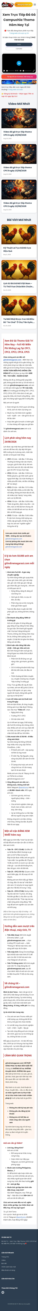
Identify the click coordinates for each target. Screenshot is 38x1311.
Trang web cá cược (15, 89)
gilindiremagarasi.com (12, 360)
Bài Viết (4, 1263)
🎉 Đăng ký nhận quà (23, 4)
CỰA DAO (19, 49)
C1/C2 (19, 44)
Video (3, 1260)
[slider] (10, 71)
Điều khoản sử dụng (8, 1270)
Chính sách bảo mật (8, 1267)
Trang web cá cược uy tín (19, 33)
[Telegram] (2, 1292)
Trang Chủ (5, 1257)
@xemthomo (23, 787)
